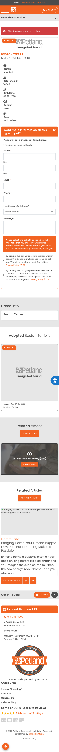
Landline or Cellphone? (16, 206)
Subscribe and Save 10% (32, 2)
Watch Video (29, 464)
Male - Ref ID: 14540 (14, 404)
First (5, 162)
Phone (7, 193)
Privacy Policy (29, 738)
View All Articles (29, 497)
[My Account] (56, 17)
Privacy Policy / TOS (15, 265)
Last (5, 173)
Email (7, 179)
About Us (6, 693)
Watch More (30, 433)
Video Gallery (8, 702)
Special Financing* (11, 689)
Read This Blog (11, 580)
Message (8, 218)
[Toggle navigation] (5, 10)
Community (10, 539)
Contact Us (7, 698)
